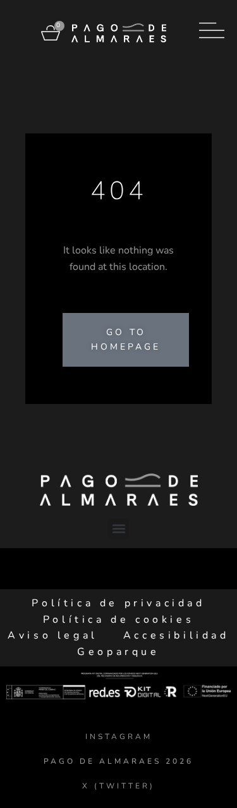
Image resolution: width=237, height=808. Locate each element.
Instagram (118, 736)
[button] (118, 528)
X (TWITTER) (118, 786)
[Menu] (211, 30)
